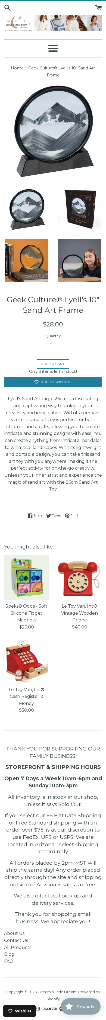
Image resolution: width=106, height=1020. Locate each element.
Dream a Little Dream (57, 992)
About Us (14, 933)
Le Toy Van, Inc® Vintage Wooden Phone (79, 613)
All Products (17, 947)
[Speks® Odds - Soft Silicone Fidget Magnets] (26, 577)
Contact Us (16, 940)
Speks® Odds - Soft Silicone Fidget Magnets (26, 613)
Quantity (53, 336)
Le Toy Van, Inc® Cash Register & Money (26, 696)
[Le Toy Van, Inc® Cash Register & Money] (26, 661)
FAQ (8, 961)
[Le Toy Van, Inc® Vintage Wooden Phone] (79, 577)
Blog (9, 954)
